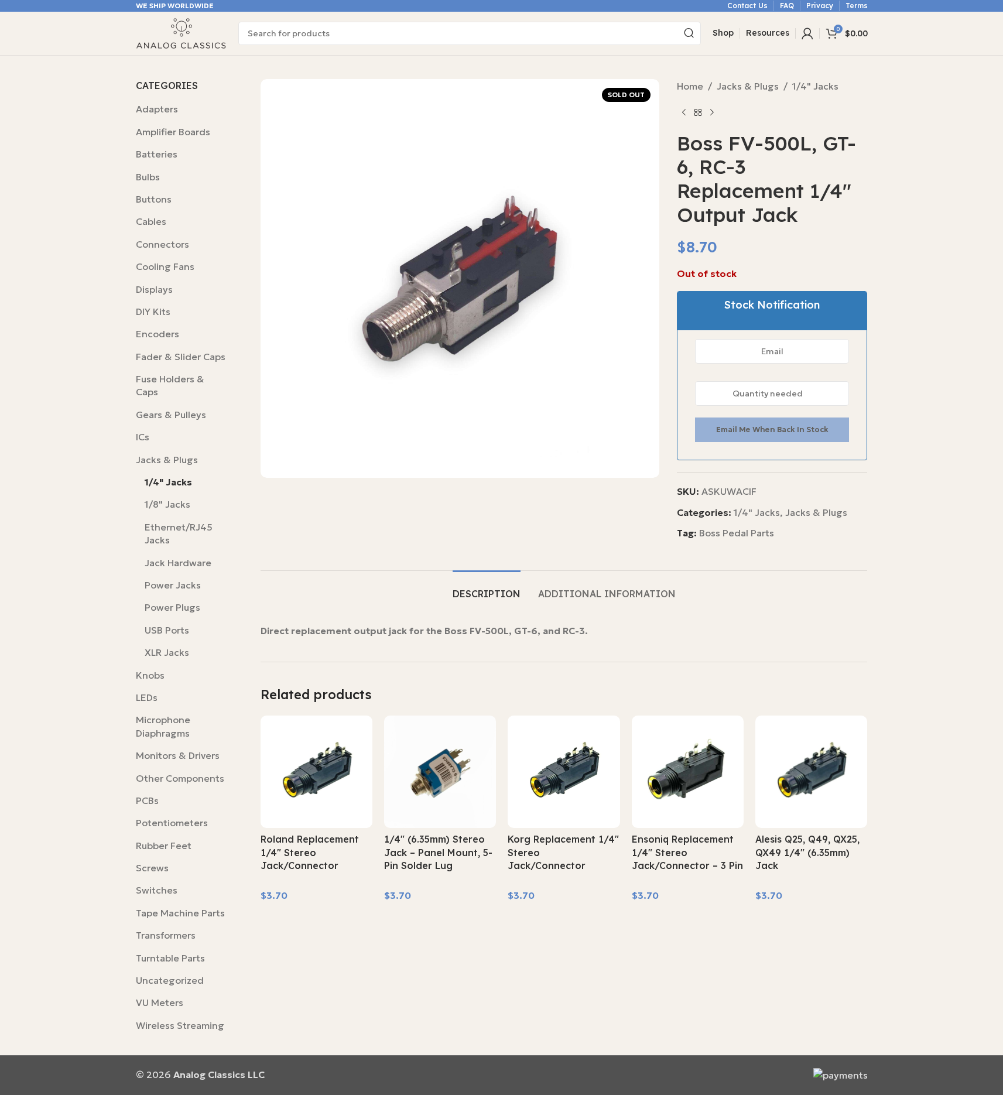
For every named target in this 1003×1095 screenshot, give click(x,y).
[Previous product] (684, 113)
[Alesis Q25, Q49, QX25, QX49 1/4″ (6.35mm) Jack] (811, 771)
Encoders (157, 334)
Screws (152, 868)
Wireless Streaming (180, 1025)
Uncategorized (170, 980)
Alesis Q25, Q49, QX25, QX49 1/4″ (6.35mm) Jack (807, 852)
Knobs (150, 675)
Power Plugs (172, 607)
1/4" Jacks (168, 482)
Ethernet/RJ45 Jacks (179, 533)
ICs (142, 437)
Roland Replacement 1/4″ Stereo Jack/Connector (310, 852)
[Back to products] (698, 113)
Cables (151, 221)
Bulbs (148, 177)
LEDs (147, 697)
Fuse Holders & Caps (170, 385)
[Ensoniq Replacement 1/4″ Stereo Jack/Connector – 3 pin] (688, 771)
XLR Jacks (167, 652)
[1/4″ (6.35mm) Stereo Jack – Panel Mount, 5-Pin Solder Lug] (440, 771)
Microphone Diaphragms (163, 726)
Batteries (156, 154)
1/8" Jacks (167, 504)
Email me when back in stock (772, 429)
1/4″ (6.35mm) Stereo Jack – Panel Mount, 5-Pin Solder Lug (438, 852)
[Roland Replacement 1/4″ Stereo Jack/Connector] (316, 771)
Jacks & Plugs (167, 460)
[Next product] (712, 113)
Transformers (166, 935)
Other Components (180, 778)
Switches (156, 890)
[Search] (689, 33)
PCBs (147, 800)
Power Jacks (173, 585)
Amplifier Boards (173, 132)
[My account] (807, 33)
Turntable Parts (170, 958)
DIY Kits (153, 311)
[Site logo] (181, 32)
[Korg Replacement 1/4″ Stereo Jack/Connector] (563, 771)
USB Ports (167, 630)
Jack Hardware (178, 563)
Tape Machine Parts (180, 913)
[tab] (487, 588)
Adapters (157, 109)
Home (690, 86)
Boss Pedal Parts (736, 533)
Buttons (154, 199)
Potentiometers (172, 823)
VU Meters (159, 1002)
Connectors (162, 244)
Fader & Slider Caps (180, 356)
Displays (154, 289)
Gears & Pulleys (171, 414)
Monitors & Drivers (178, 755)
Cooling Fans (165, 266)
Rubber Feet (163, 845)
